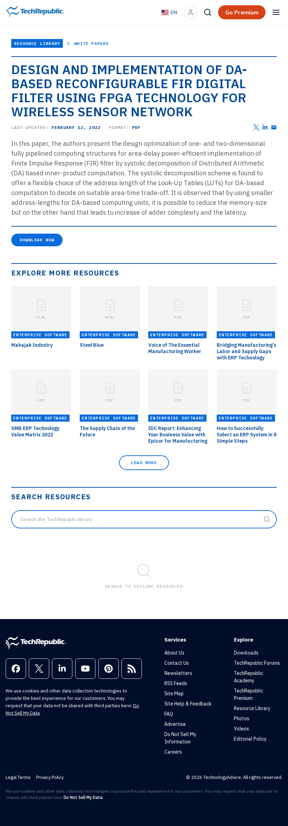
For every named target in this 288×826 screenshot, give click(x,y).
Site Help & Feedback (187, 704)
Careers (173, 752)
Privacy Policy (50, 777)
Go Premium (241, 12)
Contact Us (176, 663)
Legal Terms (18, 777)
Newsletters (178, 673)
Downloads (246, 653)
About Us (174, 653)
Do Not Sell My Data (83, 797)
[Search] (207, 12)
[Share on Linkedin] (265, 127)
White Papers (91, 43)
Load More (144, 462)
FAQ (168, 714)
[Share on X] (256, 127)
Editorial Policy (250, 739)
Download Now (37, 239)
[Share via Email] (274, 127)
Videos (241, 729)
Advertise (175, 724)
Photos (241, 718)
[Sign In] (190, 12)
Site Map (174, 693)
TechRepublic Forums (257, 663)
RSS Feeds (175, 683)
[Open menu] (276, 12)
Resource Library (37, 43)
